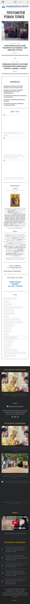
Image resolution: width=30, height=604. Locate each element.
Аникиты (14, 209)
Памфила (9, 212)
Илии (24, 214)
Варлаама (15, 214)
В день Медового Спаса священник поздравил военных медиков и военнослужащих (15, 581)
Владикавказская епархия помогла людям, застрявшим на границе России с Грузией (15, 134)
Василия (6, 223)
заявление (7, 331)
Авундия (10, 246)
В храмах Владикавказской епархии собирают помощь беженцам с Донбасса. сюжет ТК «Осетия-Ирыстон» (15, 156)
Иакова (7, 221)
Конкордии (19, 246)
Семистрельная (17, 254)
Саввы (17, 218)
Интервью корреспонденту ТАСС (13, 307)
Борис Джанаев (8, 341)
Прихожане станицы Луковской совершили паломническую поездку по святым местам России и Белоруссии (15, 476)
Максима (14, 237)
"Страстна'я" (8, 254)
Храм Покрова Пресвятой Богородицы (14, 353)
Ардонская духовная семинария (13, 322)
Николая (16, 225)
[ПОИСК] (27, 2)
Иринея (6, 246)
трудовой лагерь (8, 325)
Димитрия (12, 218)
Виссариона (12, 216)
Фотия (9, 209)
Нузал (6, 316)
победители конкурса (10, 298)
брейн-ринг (7, 328)
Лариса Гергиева (9, 313)
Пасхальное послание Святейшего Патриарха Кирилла (14, 104)
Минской (13, 253)
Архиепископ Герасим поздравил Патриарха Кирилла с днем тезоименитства (13, 91)
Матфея (18, 216)
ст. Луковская (8, 304)
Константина (22, 247)
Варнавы (7, 218)
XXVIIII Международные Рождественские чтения (11, 337)
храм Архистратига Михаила (12, 319)
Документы (15, 82)
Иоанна (18, 215)
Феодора (6, 222)
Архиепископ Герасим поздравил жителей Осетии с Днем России (13, 86)
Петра (11, 221)
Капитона (15, 212)
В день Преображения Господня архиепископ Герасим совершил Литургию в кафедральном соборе (15, 572)
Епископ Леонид (8, 310)
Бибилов (6, 347)
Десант (6, 301)
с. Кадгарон (7, 344)
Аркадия (7, 219)
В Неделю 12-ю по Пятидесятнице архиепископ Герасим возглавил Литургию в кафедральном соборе (15, 395)
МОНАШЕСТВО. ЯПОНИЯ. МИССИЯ (15, 533)
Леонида (6, 225)
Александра (11, 211)
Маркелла (18, 219)
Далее (15, 53)
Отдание (7, 234)
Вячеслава (7, 215)
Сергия (20, 214)
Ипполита (22, 244)
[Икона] (15, 207)
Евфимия (22, 216)
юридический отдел (9, 355)
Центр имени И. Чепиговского (12, 271)
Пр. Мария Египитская (10, 350)
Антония (23, 215)
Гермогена (22, 218)
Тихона (11, 243)
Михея (6, 216)
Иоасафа (13, 215)
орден (6, 334)
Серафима (20, 249)
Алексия (20, 222)
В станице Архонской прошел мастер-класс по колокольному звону (16, 564)
